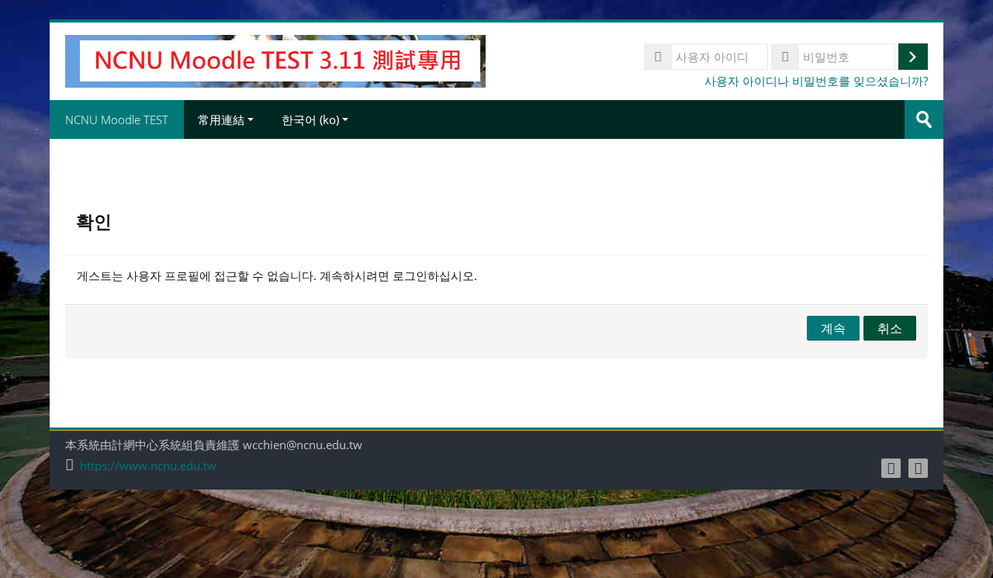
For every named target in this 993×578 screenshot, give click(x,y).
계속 (833, 328)
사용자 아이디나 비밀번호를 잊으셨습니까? (816, 80)
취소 (889, 328)
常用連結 (221, 119)
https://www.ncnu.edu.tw (148, 466)
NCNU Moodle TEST (116, 119)
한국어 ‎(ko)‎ (310, 119)
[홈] (275, 59)
